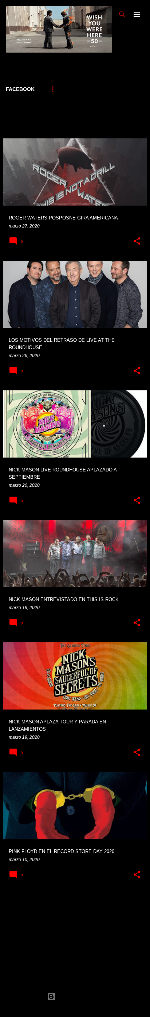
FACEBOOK (20, 89)
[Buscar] (122, 14)
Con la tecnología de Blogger (79, 996)
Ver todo (18, 126)
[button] (137, 241)
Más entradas (75, 904)
